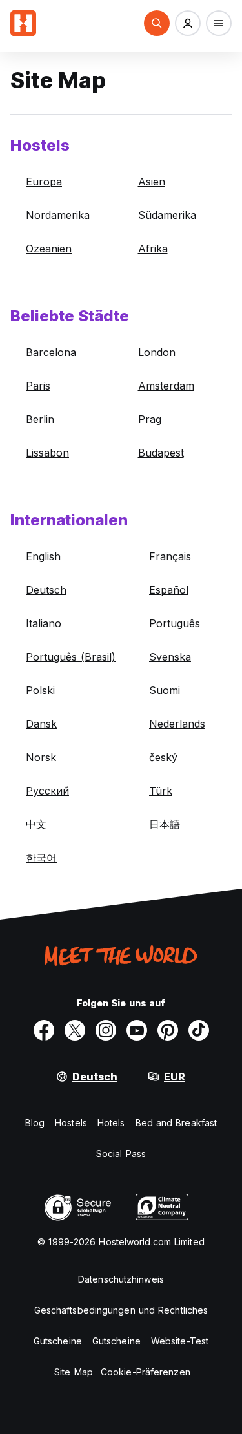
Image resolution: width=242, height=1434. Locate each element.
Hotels (111, 1122)
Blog (35, 1122)
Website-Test (179, 1340)
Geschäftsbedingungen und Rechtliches (121, 1310)
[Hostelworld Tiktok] (198, 1030)
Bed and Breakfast (176, 1122)
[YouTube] (136, 1030)
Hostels (71, 1122)
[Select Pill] (157, 23)
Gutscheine (58, 1340)
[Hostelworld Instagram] (106, 1030)
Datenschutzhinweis (121, 1279)
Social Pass (121, 1153)
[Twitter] (75, 1030)
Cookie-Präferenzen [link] (145, 1371)
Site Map (73, 1371)
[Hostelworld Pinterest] (167, 1030)
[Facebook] (44, 1030)
